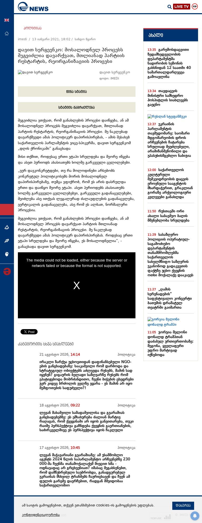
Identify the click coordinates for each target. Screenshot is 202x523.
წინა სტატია (76, 92)
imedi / (25, 39)
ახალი (156, 35)
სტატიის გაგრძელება (76, 107)
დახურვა (183, 505)
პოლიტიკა (33, 28)
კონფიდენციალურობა (41, 515)
